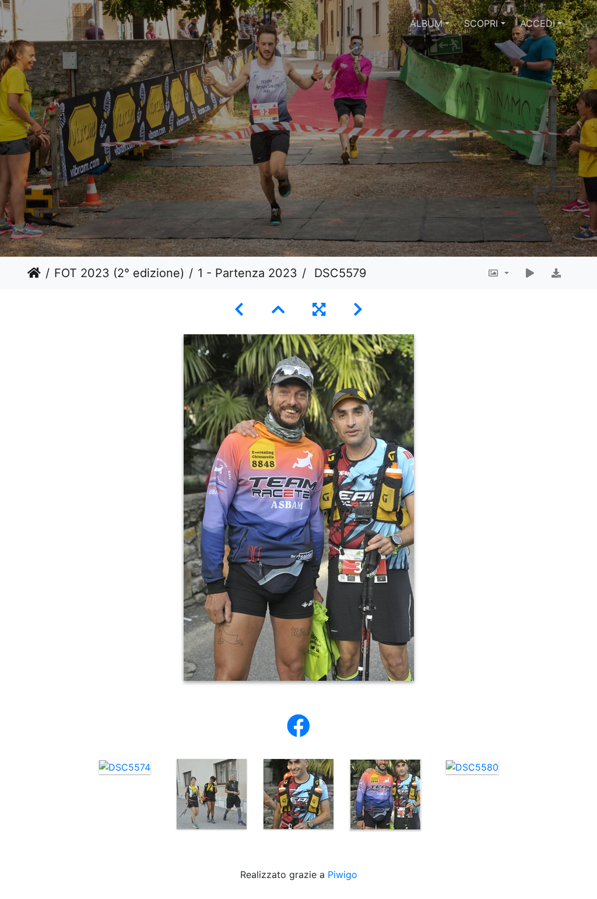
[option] (125, 766)
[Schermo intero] (318, 309)
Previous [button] (73, 797)
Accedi (537, 23)
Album (426, 23)
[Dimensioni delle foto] (498, 273)
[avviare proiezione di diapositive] (530, 273)
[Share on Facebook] (298, 726)
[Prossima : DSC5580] (358, 309)
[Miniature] (278, 309)
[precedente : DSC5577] (239, 309)
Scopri (481, 23)
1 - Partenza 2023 (247, 273)
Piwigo (342, 874)
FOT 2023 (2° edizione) (119, 273)
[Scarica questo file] (556, 273)
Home (34, 273)
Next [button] (525, 797)
